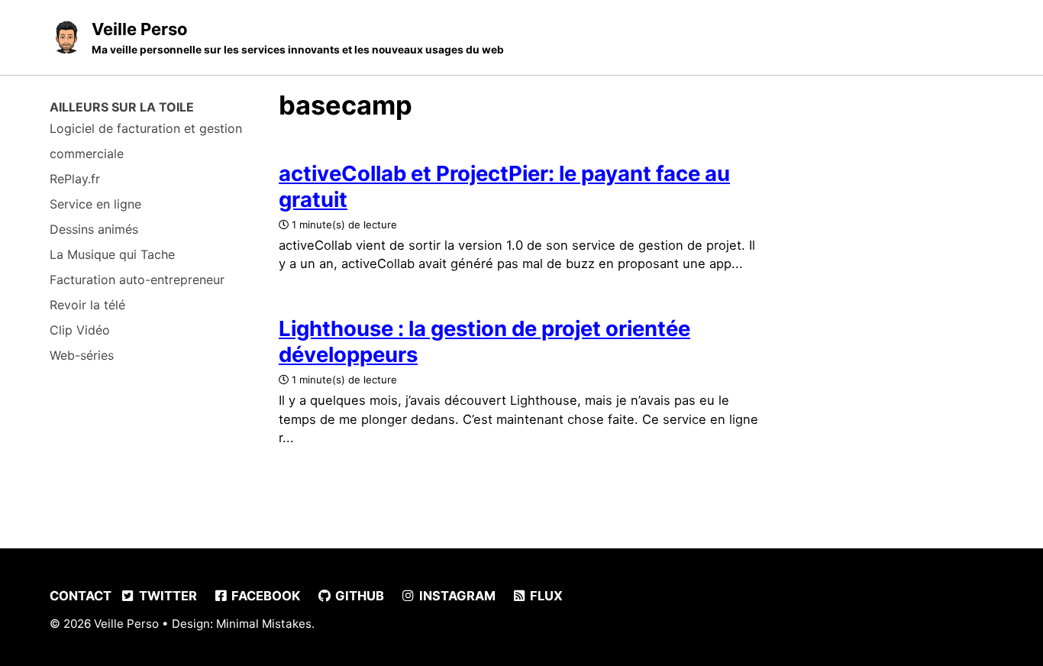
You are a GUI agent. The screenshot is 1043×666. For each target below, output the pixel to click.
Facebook (264, 595)
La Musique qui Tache (112, 254)
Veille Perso (298, 37)
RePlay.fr (75, 178)
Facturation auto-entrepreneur (137, 279)
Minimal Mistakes (264, 623)
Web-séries (82, 355)
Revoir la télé (87, 304)
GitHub (358, 595)
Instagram (456, 595)
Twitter (166, 595)
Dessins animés (94, 229)
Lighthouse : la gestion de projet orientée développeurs (484, 341)
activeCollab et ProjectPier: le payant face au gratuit (504, 186)
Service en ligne (95, 204)
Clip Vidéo (80, 330)
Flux (545, 595)
